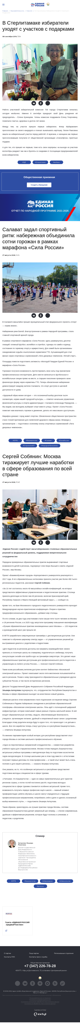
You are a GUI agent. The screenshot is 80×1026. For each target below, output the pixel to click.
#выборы (56, 162)
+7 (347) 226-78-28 (40, 966)
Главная (5, 11)
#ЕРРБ (15, 440)
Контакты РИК (9, 957)
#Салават (48, 440)
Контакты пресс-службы (38, 957)
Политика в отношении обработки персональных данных (40, 1001)
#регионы (40, 886)
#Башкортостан (31, 440)
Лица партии (34, 953)
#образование (47, 881)
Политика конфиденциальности (40, 1000)
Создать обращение (39, 185)
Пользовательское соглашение (40, 998)
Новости (29, 11)
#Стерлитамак (40, 162)
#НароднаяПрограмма (49, 445)
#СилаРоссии (64, 440)
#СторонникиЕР (28, 445)
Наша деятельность (17, 11)
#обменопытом (65, 881)
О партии (7, 953)
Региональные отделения (63, 953)
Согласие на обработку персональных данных (40, 1003)
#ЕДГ (24, 162)
